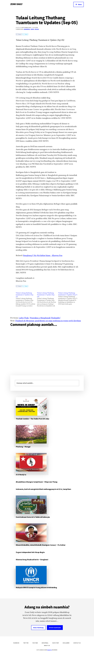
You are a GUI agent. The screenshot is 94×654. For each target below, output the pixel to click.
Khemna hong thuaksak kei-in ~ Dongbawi (32, 559)
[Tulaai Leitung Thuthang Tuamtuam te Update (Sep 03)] (47, 299)
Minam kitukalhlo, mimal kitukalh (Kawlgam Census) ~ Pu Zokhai (40, 545)
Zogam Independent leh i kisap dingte (30, 552)
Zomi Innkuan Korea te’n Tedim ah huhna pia (33, 517)
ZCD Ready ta (21, 474)
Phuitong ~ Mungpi (23, 446)
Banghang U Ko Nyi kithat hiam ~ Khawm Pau (42, 256)
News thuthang (38, 627)
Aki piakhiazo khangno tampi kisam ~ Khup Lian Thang (36, 482)
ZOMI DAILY (16, 4)
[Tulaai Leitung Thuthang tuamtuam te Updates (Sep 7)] (68, 298)
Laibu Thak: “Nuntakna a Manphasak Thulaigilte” (40, 318)
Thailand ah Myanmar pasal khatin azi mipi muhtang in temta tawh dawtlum (48, 321)
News (32, 29)
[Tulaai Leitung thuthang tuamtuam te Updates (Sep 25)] (26, 299)
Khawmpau (27, 29)
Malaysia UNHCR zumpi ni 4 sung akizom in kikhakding (36, 587)
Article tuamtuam (55, 627)
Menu (80, 4)
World (37, 29)
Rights (49, 650)
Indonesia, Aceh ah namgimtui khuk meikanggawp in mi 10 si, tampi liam (43, 489)
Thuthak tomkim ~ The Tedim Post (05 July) (32, 419)
